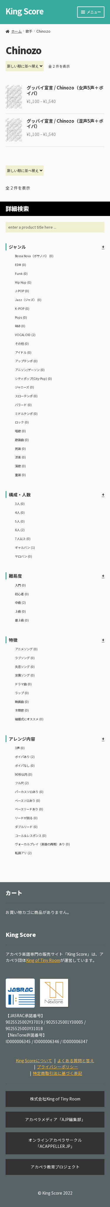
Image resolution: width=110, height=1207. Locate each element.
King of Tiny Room (43, 960)
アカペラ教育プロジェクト (55, 1167)
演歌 (20, 466)
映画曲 (22, 701)
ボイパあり (25, 756)
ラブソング (25, 658)
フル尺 (22, 783)
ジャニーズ (24, 387)
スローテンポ (26, 396)
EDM (20, 264)
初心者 (22, 594)
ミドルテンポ (26, 413)
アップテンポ (26, 361)
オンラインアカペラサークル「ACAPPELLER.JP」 (55, 1143)
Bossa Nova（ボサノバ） (34, 256)
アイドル (23, 352)
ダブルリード (26, 826)
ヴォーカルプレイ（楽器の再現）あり (42, 844)
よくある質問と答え (75, 1060)
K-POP (22, 308)
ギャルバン (25, 547)
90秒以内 (23, 774)
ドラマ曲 (23, 684)
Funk (21, 273)
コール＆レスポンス (30, 835)
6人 (20, 530)
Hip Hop (23, 282)
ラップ (22, 693)
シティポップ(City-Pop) (33, 378)
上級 (20, 611)
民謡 (20, 448)
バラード (23, 405)
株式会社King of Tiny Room (55, 1099)
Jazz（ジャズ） (28, 299)
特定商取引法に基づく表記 (57, 1073)
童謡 (20, 475)
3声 (20, 748)
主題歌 (22, 710)
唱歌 (20, 431)
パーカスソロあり (29, 791)
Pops (21, 317)
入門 (20, 585)
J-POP (22, 291)
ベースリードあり (29, 809)
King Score (24, 11)
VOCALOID (25, 334)
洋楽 (20, 457)
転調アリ (23, 853)
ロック (22, 422)
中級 (20, 602)
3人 (20, 503)
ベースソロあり (27, 800)
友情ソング (25, 675)
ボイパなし (25, 765)
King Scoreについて (34, 1060)
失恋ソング (25, 666)
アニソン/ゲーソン (30, 370)
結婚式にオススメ (29, 719)
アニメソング (26, 649)
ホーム (16, 31)
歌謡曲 (22, 440)
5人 (20, 521)
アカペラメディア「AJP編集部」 (55, 1119)
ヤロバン (23, 556)
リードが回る (26, 818)
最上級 (22, 620)
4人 (20, 512)
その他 (22, 343)
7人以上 (23, 538)
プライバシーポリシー (57, 1067)
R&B (20, 326)
